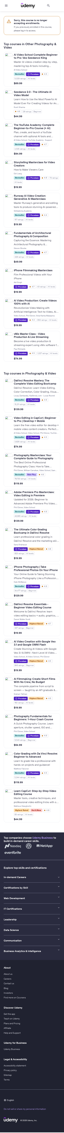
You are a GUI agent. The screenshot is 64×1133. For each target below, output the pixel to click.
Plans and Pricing (12, 1023)
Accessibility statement (15, 1065)
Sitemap (8, 1075)
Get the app (9, 1014)
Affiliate (7, 1028)
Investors (8, 992)
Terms (7, 1079)
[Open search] (48, 5)
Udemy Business (42, 837)
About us (8, 974)
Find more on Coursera (15, 997)
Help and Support (12, 1032)
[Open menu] (6, 5)
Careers (7, 978)
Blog (6, 988)
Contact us (9, 983)
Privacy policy (10, 1070)
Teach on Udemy (12, 1018)
